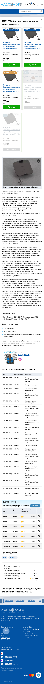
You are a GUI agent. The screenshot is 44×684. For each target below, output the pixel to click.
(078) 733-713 (9, 661)
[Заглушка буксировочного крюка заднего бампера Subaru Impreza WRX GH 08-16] (11, 119)
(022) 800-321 (11, 664)
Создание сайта (6, 681)
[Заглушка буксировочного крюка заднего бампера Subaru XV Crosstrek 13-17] (11, 34)
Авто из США (27, 627)
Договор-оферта (7, 670)
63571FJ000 (20, 601)
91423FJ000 (31, 601)
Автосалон (27, 631)
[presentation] (1, 601)
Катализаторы (28, 633)
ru (39, 4)
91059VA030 (9, 601)
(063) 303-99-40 (10, 657)
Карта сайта (5, 640)
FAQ (2, 635)
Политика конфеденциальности (12, 668)
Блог (24, 640)
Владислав (23, 354)
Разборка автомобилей (31, 629)
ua (42, 4)
